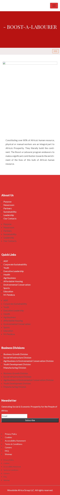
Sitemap (8, 454)
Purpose (7, 201)
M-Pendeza (9, 294)
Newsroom (8, 205)
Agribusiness (9, 278)
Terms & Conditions (13, 444)
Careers (8, 447)
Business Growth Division (15, 354)
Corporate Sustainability (15, 264)
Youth (6, 267)
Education (8, 291)
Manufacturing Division (14, 367)
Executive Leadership (13, 271)
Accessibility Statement (15, 441)
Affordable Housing (13, 281)
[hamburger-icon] (55, 51)
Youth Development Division (17, 364)
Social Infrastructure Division (17, 357)
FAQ (7, 451)
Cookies (8, 437)
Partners (7, 208)
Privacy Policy (11, 434)
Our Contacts (9, 218)
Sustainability (9, 211)
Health (6, 274)
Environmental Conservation (17, 284)
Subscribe (30, 420)
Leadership (8, 215)
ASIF (5, 261)
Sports (6, 288)
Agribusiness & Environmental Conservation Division (28, 361)
